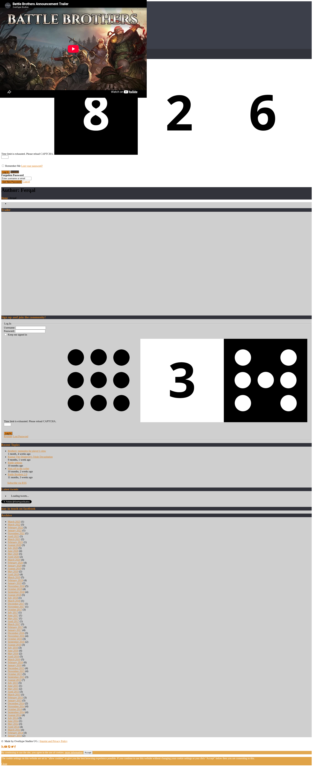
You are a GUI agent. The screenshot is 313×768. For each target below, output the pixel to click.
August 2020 (14, 545)
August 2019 (14, 568)
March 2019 (14, 577)
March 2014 (14, 729)
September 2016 (16, 641)
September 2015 (16, 677)
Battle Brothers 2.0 (17, 474)
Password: (9, 331)
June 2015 (13, 685)
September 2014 (16, 712)
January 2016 (15, 665)
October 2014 (15, 709)
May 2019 (13, 571)
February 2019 (15, 580)
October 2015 (15, 674)
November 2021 (16, 533)
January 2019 (15, 583)
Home (4, 198)
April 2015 (13, 691)
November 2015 (16, 671)
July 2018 (13, 597)
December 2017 (16, 603)
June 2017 (13, 615)
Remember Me (13, 166)
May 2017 (13, 618)
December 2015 (16, 668)
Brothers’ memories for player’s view (27, 451)
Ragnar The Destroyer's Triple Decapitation (30, 456)
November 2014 (16, 706)
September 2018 (16, 592)
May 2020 (13, 554)
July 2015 (13, 683)
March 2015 (14, 694)
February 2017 (15, 627)
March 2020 (14, 559)
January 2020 (15, 565)
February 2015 (15, 697)
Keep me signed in (17, 334)
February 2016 (15, 662)
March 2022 (14, 524)
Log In (8, 433)
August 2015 (14, 680)
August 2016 (14, 644)
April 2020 (13, 556)
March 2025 (14, 521)
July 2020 (13, 548)
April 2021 (13, 536)
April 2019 (13, 574)
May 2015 (13, 688)
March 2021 (14, 539)
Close (4, 763)
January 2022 (15, 530)
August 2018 (14, 595)
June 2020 (13, 551)
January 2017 (15, 630)
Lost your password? (32, 166)
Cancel (26, 181)
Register (14, 172)
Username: (10, 327)
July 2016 (13, 647)
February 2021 (15, 542)
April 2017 (13, 621)
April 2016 (13, 656)
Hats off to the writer (18, 468)
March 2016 (14, 659)
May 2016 (13, 653)
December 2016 (16, 633)
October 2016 (15, 639)
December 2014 (16, 703)
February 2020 (15, 562)
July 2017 (13, 612)
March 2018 (14, 600)
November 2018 (16, 586)
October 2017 (15, 609)
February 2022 (15, 527)
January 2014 (15, 735)
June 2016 (13, 650)
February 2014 (15, 732)
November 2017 (16, 606)
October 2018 (15, 589)
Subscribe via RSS (17, 482)
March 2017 (14, 624)
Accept (88, 752)
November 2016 (16, 636)
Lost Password (20, 436)
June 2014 (13, 721)
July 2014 (13, 718)
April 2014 (13, 726)
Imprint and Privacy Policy (53, 741)
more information (74, 752)
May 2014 (13, 724)
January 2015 (15, 700)
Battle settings (15, 462)
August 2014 (14, 715)
